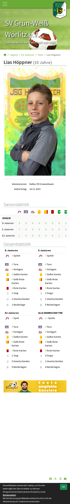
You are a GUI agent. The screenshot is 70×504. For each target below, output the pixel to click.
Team (40, 54)
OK (63, 486)
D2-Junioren (27, 54)
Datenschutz (9, 495)
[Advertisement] (35, 435)
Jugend (14, 54)
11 (46, 318)
